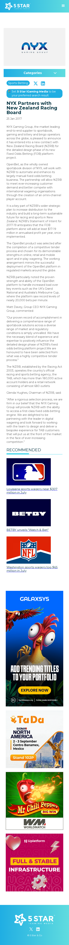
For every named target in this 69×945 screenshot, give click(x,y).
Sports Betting (18, 83)
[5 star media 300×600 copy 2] (34, 592)
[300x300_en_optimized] (34, 835)
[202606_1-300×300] (34, 774)
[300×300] (34, 712)
